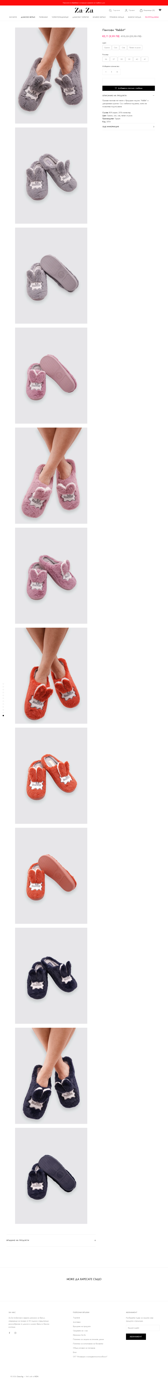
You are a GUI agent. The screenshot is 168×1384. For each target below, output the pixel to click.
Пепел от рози (135, 47)
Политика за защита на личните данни (88, 1339)
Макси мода (134, 17)
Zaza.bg (20, 1376)
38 (121, 59)
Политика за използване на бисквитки (88, 1343)
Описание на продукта (114, 95)
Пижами (43, 17)
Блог (75, 1352)
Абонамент (136, 1337)
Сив (123, 47)
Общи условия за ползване (84, 1348)
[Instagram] (15, 1332)
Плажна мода (117, 17)
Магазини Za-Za (79, 1335)
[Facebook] (9, 1332)
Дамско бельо (28, 17)
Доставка (76, 1322)
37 (114, 59)
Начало (13, 17)
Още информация (110, 126)
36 (106, 59)
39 (129, 59)
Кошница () (149, 10)
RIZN (36, 1376)
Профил (132, 10)
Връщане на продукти (18, 1240)
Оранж (107, 47)
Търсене (116, 10)
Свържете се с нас (80, 1330)
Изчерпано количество (129, 81)
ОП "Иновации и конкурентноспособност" (90, 1356)
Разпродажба (152, 17)
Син (115, 47)
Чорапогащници (60, 17)
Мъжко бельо (99, 17)
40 (137, 59)
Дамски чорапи (80, 17)
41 (145, 59)
